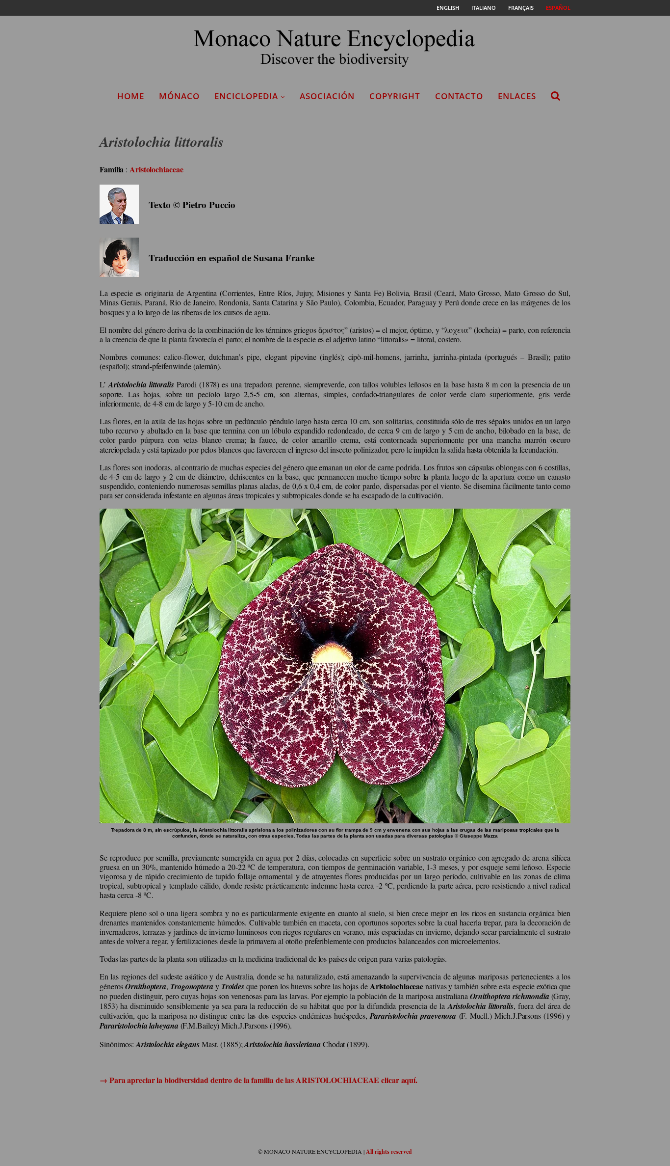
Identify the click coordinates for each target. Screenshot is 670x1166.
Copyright (394, 96)
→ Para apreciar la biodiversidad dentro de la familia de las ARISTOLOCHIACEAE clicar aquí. (258, 1079)
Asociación (327, 96)
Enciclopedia (246, 96)
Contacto (459, 96)
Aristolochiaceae (156, 169)
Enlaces (517, 96)
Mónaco (179, 96)
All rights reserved (389, 1151)
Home (130, 96)
